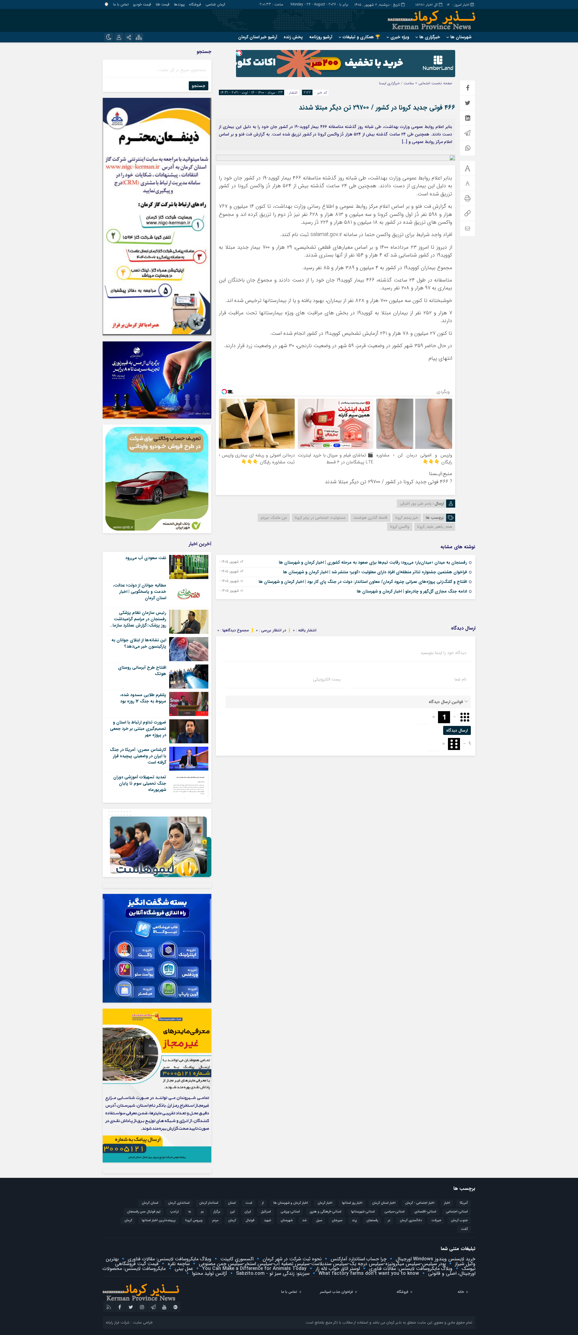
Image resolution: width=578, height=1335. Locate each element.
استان (232, 1203)
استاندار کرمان (208, 1203)
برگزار (216, 1211)
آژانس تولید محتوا (209, 1273)
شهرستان (287, 1220)
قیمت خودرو (142, 4)
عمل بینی (183, 1268)
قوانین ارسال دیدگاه (446, 702)
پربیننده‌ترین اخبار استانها (159, 1220)
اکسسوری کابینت (236, 1259)
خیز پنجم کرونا (406, 518)
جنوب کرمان (459, 1220)
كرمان (232, 1220)
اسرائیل (266, 1211)
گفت (464, 1229)
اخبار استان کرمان (384, 1203)
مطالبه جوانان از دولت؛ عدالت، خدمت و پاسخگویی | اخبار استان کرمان (139, 591)
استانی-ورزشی (290, 1211)
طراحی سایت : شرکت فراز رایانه (129, 1322)
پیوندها (179, 4)
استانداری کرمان (179, 1203)
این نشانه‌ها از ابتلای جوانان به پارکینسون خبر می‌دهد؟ (138, 643)
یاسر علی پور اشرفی (415, 503)
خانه (461, 1292)
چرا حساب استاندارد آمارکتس (358, 1259)
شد (304, 1220)
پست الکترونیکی (326, 679)
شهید (267, 1220)
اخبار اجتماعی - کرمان (419, 1203)
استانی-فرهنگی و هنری (325, 1211)
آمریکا (464, 1203)
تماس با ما (121, 4)
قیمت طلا (162, 4)
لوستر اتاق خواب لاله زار (337, 1268)
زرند (354, 1220)
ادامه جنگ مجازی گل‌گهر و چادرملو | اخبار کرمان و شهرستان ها (412, 591)
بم (202, 1211)
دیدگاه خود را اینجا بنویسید (443, 653)
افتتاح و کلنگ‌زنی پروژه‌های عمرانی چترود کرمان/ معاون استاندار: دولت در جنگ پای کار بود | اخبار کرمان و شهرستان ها (363, 581)
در (389, 1220)
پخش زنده (293, 37)
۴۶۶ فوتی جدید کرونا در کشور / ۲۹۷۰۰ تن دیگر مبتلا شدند (377, 107)
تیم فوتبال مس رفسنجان (143, 1211)
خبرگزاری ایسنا (389, 83)
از (263, 1203)
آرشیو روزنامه (320, 37)
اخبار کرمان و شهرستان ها (290, 1203)
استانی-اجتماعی (457, 1211)
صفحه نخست (441, 83)
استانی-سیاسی (394, 1211)
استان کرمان (150, 1203)
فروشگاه (195, 4)
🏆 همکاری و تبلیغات (361, 37)
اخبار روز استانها (352, 1203)
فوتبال (250, 1220)
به (189, 1211)
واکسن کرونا (399, 527)
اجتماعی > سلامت (417, 83)
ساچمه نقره (178, 1264)
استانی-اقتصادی (425, 1211)
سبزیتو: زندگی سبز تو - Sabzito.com (272, 1273)
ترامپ (174, 1211)
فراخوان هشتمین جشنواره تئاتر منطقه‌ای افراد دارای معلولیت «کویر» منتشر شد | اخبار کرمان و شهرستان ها (375, 572)
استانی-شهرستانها (363, 1211)
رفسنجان (372, 1220)
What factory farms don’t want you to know (368, 1273)
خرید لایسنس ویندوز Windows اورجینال (434, 1259)
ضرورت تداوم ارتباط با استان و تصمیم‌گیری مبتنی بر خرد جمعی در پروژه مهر (138, 728)
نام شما (460, 679)
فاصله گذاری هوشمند (370, 518)
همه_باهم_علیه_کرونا (434, 527)
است (248, 1203)
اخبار (447, 1203)
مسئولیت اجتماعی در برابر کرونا (320, 518)
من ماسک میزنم (274, 518)
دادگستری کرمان (411, 1220)
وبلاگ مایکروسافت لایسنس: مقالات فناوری (168, 1259)
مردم (215, 1220)
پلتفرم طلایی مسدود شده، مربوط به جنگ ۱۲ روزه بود (143, 698)
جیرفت (436, 1220)
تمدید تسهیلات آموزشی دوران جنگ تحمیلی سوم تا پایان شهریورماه (139, 783)
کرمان (128, 1220)
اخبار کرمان (325, 1203)
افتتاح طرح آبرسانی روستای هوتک (142, 670)
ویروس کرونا (194, 1220)
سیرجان (337, 1220)
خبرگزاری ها (429, 37)
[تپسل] (239, 53)
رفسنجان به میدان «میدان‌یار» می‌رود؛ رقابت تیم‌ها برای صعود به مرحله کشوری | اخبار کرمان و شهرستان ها (373, 562)
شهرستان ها (460, 37)
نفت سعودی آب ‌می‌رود (145, 558)
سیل (319, 1220)
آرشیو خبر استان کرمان (257, 37)
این (232, 1211)
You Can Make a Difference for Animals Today (253, 1268)
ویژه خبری (399, 37)
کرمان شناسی (215, 4)
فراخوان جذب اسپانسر (336, 1292)
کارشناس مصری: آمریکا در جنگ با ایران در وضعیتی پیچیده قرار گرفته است (138, 756)
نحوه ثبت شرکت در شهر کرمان (291, 1259)
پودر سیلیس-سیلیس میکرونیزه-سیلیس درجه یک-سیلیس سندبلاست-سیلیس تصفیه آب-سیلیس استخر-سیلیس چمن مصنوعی (321, 1264)
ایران (247, 1211)
